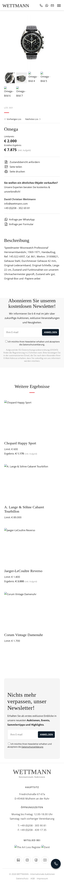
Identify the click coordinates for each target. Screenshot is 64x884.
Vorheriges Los (13, 119)
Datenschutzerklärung (33, 344)
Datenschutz (22, 878)
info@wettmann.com (16, 203)
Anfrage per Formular (21, 224)
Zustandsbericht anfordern (24, 162)
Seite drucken (17, 171)
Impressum (42, 878)
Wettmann (15, 5)
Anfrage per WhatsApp (22, 219)
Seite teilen (15, 166)
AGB (33, 878)
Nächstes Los (32, 119)
